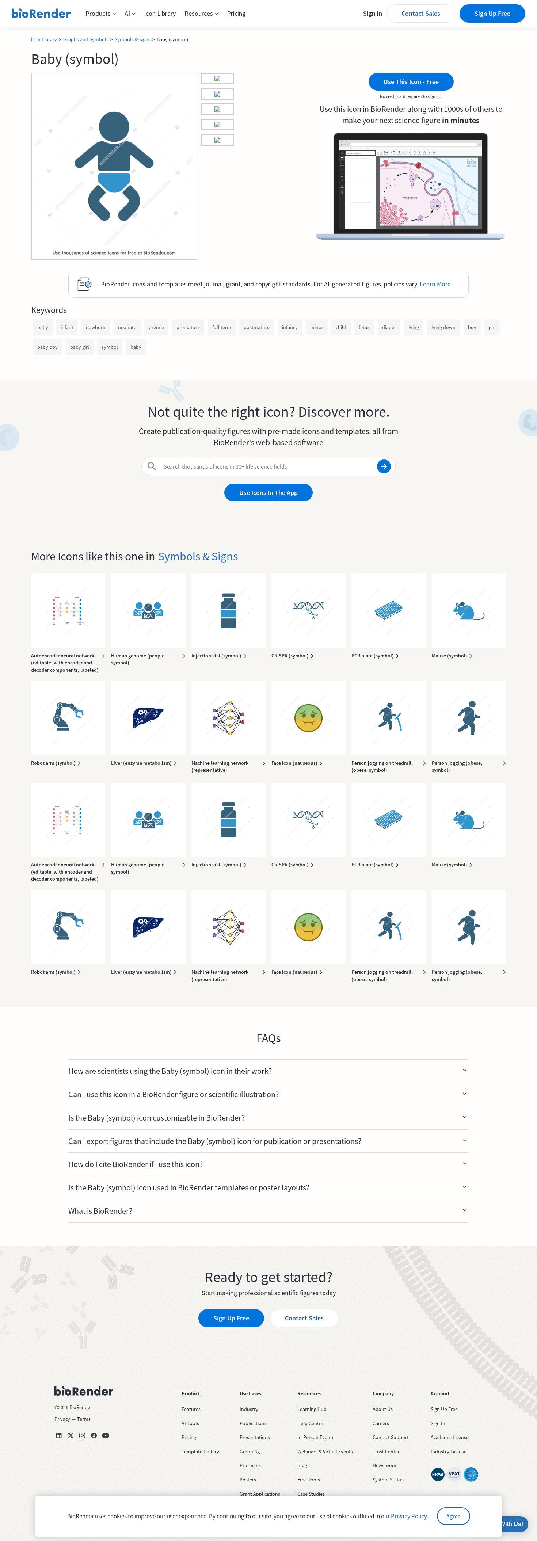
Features (191, 1409)
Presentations (255, 1437)
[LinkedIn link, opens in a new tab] (58, 1435)
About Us (383, 1409)
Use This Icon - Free (411, 81)
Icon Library (160, 13)
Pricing (236, 13)
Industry (249, 1409)
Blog (302, 1465)
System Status (388, 1479)
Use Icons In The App (268, 492)
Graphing (250, 1451)
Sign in (372, 13)
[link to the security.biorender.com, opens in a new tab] (438, 1474)
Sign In (438, 1423)
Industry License (448, 1451)
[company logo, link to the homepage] (41, 13)
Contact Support (391, 1437)
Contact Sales (420, 13)
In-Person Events (315, 1437)
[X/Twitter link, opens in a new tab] (70, 1435)
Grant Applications (260, 1494)
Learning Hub (312, 1409)
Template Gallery (200, 1451)
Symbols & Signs (133, 39)
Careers (381, 1423)
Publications (253, 1423)
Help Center (310, 1423)
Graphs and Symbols (85, 39)
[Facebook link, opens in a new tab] (94, 1435)
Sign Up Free (492, 13)
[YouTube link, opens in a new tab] (105, 1435)
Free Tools (308, 1479)
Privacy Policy (409, 1516)
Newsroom (384, 1465)
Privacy (62, 1419)
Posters (248, 1479)
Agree (453, 1516)
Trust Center (386, 1451)
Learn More (435, 284)
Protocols (250, 1465)
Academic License (450, 1437)
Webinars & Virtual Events (325, 1451)
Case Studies (311, 1494)
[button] (100, 13)
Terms (84, 1419)
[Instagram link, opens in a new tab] (82, 1435)
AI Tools (190, 1423)
